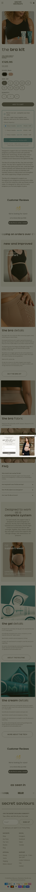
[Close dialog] (35, 436)
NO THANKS (9, 454)
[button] (9, 453)
